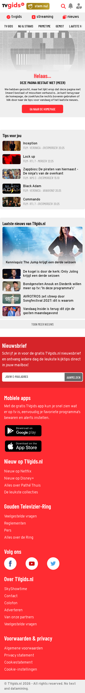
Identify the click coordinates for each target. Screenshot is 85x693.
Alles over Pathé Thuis (22, 485)
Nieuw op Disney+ (19, 478)
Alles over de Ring (18, 537)
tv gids (8, 26)
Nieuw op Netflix (17, 471)
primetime (44, 26)
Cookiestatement (18, 662)
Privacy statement (19, 655)
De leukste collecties (21, 492)
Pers (7, 530)
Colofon (11, 603)
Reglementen (15, 523)
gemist (60, 26)
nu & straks (25, 26)
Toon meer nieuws (42, 324)
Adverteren (13, 610)
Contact (11, 596)
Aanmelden (73, 377)
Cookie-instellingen (20, 669)
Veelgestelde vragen (20, 516)
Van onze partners (19, 617)
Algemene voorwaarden (23, 648)
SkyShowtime (15, 589)
